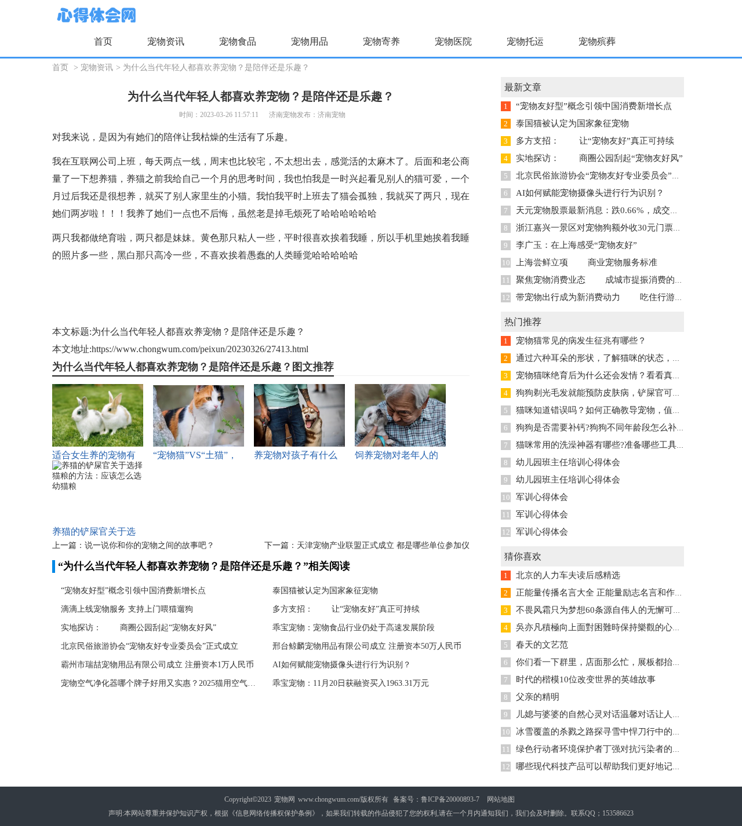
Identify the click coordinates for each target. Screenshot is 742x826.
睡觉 (302, 255)
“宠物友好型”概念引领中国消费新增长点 (133, 590)
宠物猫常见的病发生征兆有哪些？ (581, 340)
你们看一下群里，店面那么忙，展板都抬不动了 (607, 662)
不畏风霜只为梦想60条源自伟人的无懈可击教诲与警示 (620, 610)
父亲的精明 (537, 696)
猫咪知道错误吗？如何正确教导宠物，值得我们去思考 (620, 410)
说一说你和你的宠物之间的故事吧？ (149, 545)
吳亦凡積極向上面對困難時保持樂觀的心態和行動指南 (620, 627)
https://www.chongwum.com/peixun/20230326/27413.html (200, 349)
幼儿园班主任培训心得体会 (568, 462)
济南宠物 (331, 115)
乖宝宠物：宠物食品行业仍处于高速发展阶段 (353, 627)
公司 (108, 161)
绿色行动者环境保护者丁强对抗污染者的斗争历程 (611, 749)
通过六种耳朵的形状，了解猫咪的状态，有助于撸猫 (616, 358)
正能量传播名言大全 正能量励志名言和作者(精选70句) (620, 592)
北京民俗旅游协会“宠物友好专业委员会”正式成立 (149, 646)
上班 (126, 161)
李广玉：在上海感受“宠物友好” (576, 245)
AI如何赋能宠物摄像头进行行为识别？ (341, 664)
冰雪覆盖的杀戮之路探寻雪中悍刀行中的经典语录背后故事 (629, 731)
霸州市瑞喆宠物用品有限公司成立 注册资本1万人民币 (157, 664)
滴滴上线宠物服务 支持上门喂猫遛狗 (127, 609)
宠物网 (284, 799)
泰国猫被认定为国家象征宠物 (325, 590)
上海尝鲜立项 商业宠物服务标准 (586, 262)
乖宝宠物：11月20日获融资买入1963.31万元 (350, 683)
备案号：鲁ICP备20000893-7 (436, 799)
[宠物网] (95, 16)
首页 (103, 41)
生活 (237, 137)
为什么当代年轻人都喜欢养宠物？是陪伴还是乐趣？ (216, 67)
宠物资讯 (97, 67)
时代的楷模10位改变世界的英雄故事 (586, 679)
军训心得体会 (542, 497)
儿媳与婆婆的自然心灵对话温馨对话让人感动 (603, 714)
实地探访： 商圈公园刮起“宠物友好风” (138, 627)
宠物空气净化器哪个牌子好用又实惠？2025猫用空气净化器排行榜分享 (159, 683)
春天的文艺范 (542, 644)
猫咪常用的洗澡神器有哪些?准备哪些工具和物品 (609, 444)
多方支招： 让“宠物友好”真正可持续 (346, 609)
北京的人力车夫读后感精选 (568, 575)
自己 (191, 179)
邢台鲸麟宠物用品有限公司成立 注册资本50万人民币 (366, 646)
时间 (265, 179)
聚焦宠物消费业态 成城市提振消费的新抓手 (608, 279)
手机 (404, 238)
